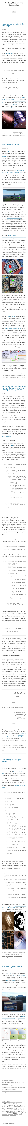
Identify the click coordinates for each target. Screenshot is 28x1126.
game (6, 1106)
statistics (10, 1113)
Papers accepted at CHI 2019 (8, 1080)
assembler (20, 1102)
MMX (14, 1108)
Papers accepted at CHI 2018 (8, 1085)
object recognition (19, 375)
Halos (8, 316)
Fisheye (3, 956)
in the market (10, 108)
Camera (11, 445)
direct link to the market (9, 907)
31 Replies (4, 765)
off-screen (4, 1068)
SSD (5, 1112)
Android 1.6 (8, 747)
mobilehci (13, 375)
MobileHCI (4, 156)
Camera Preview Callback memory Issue (13, 402)
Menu (14, 11)
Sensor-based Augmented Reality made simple (13, 25)
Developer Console (6, 1105)
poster (22, 347)
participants (8, 1111)
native (9, 749)
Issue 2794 (22, 733)
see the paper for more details (14, 218)
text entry (19, 1113)
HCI (11, 1106)
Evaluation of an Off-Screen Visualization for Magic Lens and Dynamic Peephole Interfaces (14, 237)
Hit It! (13, 1106)
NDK (17, 745)
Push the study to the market (12, 967)
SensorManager (9, 53)
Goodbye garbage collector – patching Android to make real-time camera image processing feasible (14, 388)
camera (21, 747)
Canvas (7, 43)
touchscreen (4, 1114)
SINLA (11, 377)
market (24, 1066)
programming (19, 132)
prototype (22, 334)
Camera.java (12, 667)
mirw (12, 1108)
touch (24, 1113)
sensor (14, 135)
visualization (15, 377)
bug (15, 1103)
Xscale (14, 1115)
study (15, 1113)
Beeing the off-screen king (11, 144)
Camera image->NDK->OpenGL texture (12, 760)
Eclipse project (14, 104)
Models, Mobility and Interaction (14, 4)
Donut (24, 747)
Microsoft (9, 1108)
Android (14, 132)
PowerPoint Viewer (14, 1111)
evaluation (20, 1066)
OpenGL (10, 135)
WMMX (11, 1115)
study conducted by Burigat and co (13, 328)
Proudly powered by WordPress (8, 1123)
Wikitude (13, 980)
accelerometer (8, 133)
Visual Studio (16, 1114)
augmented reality (20, 133)
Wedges (13, 316)
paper (3, 1111)
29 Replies (4, 393)
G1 (2, 749)
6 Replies (4, 29)
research (15, 374)
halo (9, 375)
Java (15, 956)
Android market (22, 975)
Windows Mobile (5, 1115)
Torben (7, 151)
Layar (7, 980)
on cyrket (4, 108)
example (6, 135)
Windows (20, 1114)
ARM (17, 1102)
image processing (9, 956)
